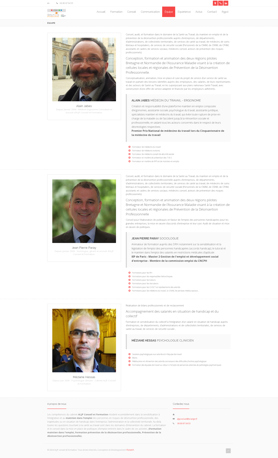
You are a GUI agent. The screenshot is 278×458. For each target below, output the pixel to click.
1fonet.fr (130, 450)
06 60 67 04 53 (183, 423)
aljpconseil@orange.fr (187, 419)
